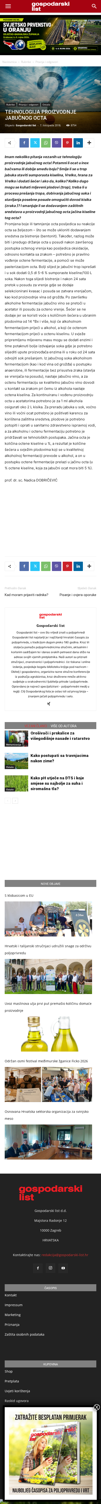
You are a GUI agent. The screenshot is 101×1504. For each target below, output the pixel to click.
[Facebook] (24, 143)
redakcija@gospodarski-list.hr (65, 1255)
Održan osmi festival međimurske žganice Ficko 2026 (46, 1061)
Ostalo (46, 104)
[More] (89, 143)
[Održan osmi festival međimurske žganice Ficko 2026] (48, 1084)
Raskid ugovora (17, 1401)
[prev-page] (8, 801)
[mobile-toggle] (8, 6)
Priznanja (12, 1324)
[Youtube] (63, 1268)
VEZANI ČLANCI (35, 726)
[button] (94, 6)
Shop (9, 1371)
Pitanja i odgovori (46, 62)
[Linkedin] (78, 143)
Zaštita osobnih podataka (24, 1334)
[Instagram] (50, 1268)
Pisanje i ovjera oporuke (78, 595)
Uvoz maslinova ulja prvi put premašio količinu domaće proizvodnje (48, 1007)
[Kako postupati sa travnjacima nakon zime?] (16, 761)
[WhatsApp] (45, 143)
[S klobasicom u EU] (48, 918)
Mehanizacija (13, 744)
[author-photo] (50, 619)
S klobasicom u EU (19, 895)
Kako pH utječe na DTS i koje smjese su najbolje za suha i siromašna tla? (57, 783)
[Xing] (50, 704)
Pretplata (12, 1381)
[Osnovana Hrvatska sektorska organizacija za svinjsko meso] (48, 1142)
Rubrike (26, 62)
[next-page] (15, 801)
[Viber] (56, 143)
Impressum (14, 1305)
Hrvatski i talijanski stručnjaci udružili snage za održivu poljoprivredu (48, 949)
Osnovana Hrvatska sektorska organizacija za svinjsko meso (47, 1115)
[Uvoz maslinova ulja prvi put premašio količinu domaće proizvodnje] (48, 1034)
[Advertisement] (50, 518)
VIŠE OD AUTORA (64, 726)
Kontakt (11, 1295)
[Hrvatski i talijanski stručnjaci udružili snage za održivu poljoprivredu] (48, 976)
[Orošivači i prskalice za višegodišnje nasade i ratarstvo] (16, 738)
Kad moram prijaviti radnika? (26, 595)
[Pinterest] (67, 143)
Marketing (13, 1314)
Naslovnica (9, 62)
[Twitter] (35, 143)
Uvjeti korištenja (17, 1391)
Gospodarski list (26, 125)
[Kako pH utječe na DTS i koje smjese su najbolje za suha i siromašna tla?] (16, 783)
